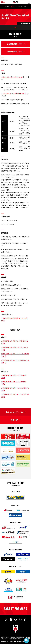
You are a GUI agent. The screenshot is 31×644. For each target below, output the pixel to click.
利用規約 (13, 637)
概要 (15, 27)
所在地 (19, 638)
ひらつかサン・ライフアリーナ (10, 77)
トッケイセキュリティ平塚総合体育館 (12, 94)
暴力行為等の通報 (13, 638)
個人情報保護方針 (5, 637)
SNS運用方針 (19, 637)
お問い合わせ (4, 638)
